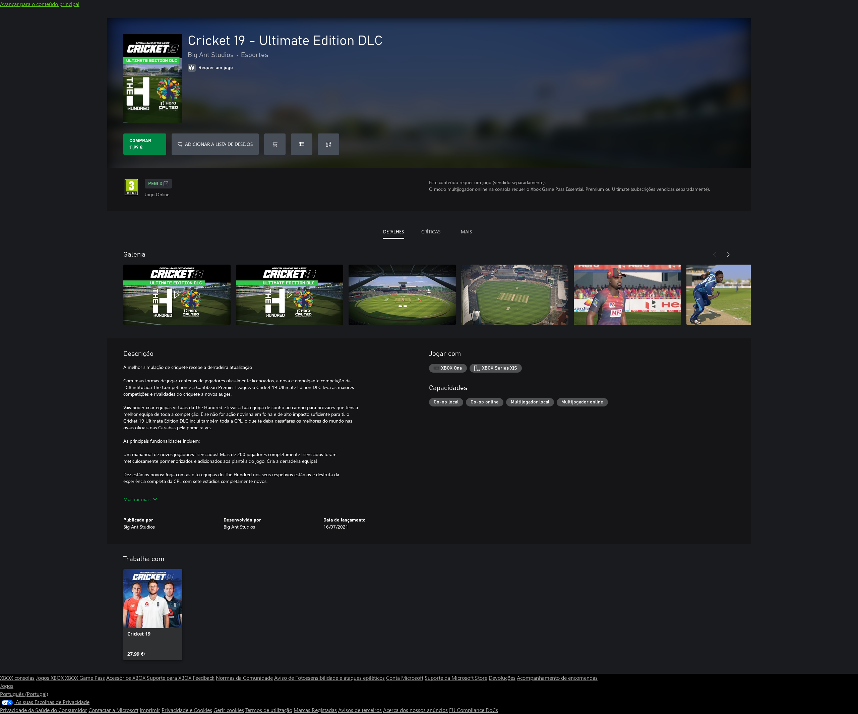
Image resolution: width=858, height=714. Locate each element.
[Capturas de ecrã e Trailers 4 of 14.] (514, 295)
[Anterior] (714, 254)
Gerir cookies (228, 709)
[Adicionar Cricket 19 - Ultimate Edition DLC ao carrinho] (275, 144)
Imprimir (150, 709)
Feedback (203, 677)
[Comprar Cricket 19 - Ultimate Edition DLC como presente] (301, 144)
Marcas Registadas (315, 709)
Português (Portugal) (24, 693)
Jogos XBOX (50, 677)
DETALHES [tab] (393, 231)
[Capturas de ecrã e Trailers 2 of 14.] (289, 295)
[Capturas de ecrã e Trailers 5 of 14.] (627, 295)
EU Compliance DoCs (473, 709)
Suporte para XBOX (170, 677)
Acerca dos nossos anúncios (415, 709)
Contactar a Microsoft (113, 709)
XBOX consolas (17, 677)
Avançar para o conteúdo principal (39, 3)
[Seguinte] (728, 254)
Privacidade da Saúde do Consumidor (43, 709)
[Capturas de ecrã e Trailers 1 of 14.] (177, 295)
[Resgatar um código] (328, 144)
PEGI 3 (155, 183)
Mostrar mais (136, 499)
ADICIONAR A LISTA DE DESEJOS (219, 144)
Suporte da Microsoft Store (456, 677)
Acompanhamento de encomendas (557, 677)
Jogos (6, 685)
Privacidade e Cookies (187, 709)
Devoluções (502, 677)
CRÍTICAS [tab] (430, 231)
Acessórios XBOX (126, 677)
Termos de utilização (268, 709)
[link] (152, 614)
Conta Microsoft (404, 677)
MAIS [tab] (466, 231)
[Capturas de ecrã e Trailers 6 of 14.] (740, 295)
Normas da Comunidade (244, 677)
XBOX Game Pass (85, 677)
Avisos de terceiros (360, 709)
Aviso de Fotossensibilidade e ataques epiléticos (329, 677)
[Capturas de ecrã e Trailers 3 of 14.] (402, 295)
